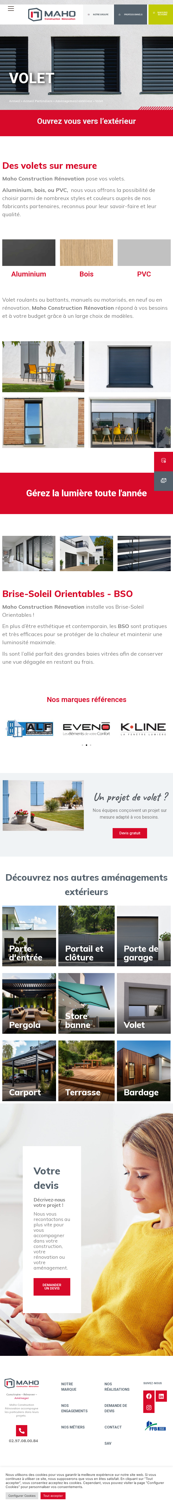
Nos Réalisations (117, 1387)
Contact (113, 1427)
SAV (108, 1443)
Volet (134, 1024)
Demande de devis (116, 1408)
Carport (25, 1092)
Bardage (141, 1092)
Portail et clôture (84, 953)
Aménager (21, 1398)
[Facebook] (149, 1396)
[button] (98, 14)
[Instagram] (149, 1407)
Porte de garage (141, 953)
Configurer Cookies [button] (22, 1495)
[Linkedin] (161, 1396)
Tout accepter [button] (53, 1495)
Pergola (25, 1024)
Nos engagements (74, 1408)
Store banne (77, 1020)
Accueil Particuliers (37, 101)
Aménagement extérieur (73, 101)
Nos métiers (73, 1427)
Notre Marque (68, 1387)
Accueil (14, 101)
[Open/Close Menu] (10, 8)
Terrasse (82, 1092)
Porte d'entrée (25, 953)
